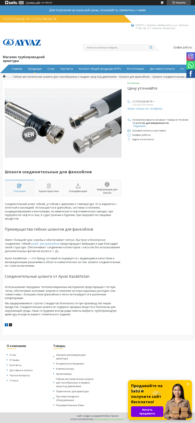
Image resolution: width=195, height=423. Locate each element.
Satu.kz (114, 415)
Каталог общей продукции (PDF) (100, 68)
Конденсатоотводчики (70, 363)
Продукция (35, 68)
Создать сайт (33, 2)
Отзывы (14, 360)
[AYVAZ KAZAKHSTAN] (22, 42)
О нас (51, 68)
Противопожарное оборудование (67, 398)
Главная (16, 68)
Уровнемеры (64, 374)
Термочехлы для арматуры (72, 391)
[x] (10, 325)
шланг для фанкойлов (45, 243)
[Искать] (151, 47)
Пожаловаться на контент (110, 419)
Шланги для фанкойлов (134, 76)
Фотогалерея (135, 68)
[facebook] (6, 325)
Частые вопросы (20, 375)
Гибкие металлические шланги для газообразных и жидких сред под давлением (64, 76)
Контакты (66, 68)
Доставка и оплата (162, 68)
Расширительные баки (70, 405)
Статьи (14, 380)
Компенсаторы (65, 368)
